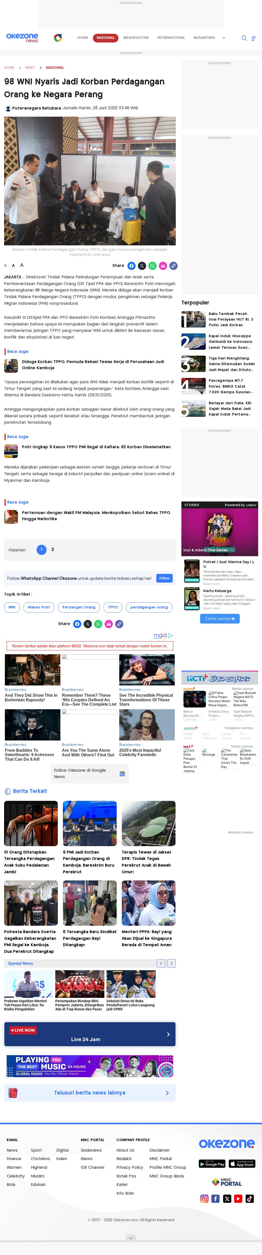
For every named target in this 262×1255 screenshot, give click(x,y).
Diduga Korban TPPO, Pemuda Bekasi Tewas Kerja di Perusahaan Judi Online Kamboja (93, 365)
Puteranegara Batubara (36, 108)
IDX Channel (92, 1168)
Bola (11, 1185)
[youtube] (238, 1198)
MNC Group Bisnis (166, 1176)
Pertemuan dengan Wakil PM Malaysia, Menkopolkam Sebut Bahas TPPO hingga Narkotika (96, 516)
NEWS (30, 68)
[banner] (90, 1065)
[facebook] (215, 1198)
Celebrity (16, 1176)
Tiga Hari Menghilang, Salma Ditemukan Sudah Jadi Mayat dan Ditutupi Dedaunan (232, 365)
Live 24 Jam (85, 1039)
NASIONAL (55, 68)
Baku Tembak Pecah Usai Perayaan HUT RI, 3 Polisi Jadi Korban (231, 319)
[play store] (212, 1163)
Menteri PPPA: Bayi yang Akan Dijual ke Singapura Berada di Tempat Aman (147, 938)
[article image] (193, 319)
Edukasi (38, 1185)
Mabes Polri (39, 607)
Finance (14, 1159)
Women (14, 1168)
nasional (106, 38)
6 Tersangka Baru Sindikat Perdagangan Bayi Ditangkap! (90, 938)
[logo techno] (22, 38)
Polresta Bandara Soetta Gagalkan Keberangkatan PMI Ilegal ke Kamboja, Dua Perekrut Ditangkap (30, 942)
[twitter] (227, 1198)
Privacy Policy (129, 1168)
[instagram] (204, 1198)
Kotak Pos (126, 1176)
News (12, 1150)
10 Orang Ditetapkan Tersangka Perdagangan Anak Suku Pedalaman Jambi (29, 862)
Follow (164, 578)
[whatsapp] (152, 266)
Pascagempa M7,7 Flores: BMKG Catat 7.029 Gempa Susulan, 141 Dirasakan (230, 387)
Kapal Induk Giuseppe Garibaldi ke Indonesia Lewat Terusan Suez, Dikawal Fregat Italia (230, 342)
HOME (9, 68)
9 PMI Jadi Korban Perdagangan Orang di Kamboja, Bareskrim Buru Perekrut (88, 862)
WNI (11, 607)
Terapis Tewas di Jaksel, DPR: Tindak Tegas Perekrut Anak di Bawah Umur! (147, 862)
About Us (125, 1150)
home (83, 38)
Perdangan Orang (78, 607)
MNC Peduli (160, 1159)
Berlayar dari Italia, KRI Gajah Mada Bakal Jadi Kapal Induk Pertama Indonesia (230, 409)
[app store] (241, 1163)
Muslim (38, 1176)
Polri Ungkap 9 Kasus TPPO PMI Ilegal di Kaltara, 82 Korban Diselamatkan (96, 447)
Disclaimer (159, 1150)
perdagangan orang (149, 607)
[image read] (11, 366)
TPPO (113, 607)
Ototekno (40, 1159)
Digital (62, 1150)
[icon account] (8, 108)
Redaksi (124, 1159)
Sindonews (91, 1150)
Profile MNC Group (167, 1168)
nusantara (204, 38)
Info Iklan (125, 1193)
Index (61, 1159)
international (171, 38)
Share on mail (163, 266)
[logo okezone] (227, 1143)
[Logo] (58, 38)
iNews (87, 1159)
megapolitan (136, 38)
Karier (122, 1185)
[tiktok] (249, 1198)
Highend (39, 1168)
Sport (36, 1150)
